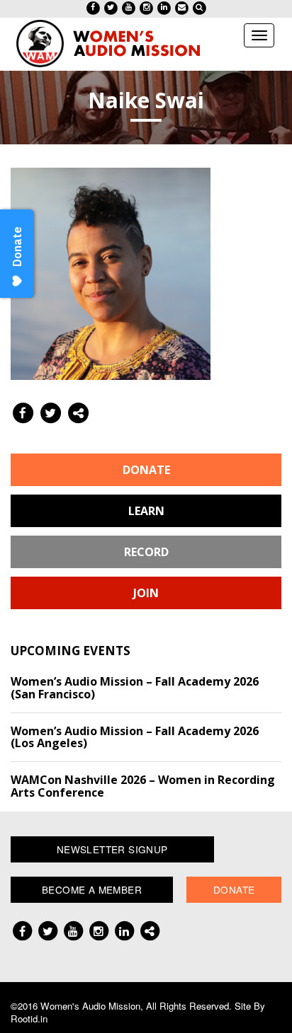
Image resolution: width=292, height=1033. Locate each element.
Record (146, 552)
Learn (146, 511)
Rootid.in (29, 1018)
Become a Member (92, 889)
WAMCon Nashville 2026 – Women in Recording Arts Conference (143, 786)
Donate (146, 470)
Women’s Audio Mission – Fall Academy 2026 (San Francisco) (135, 688)
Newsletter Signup (112, 849)
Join (146, 593)
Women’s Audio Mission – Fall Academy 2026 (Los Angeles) (135, 737)
